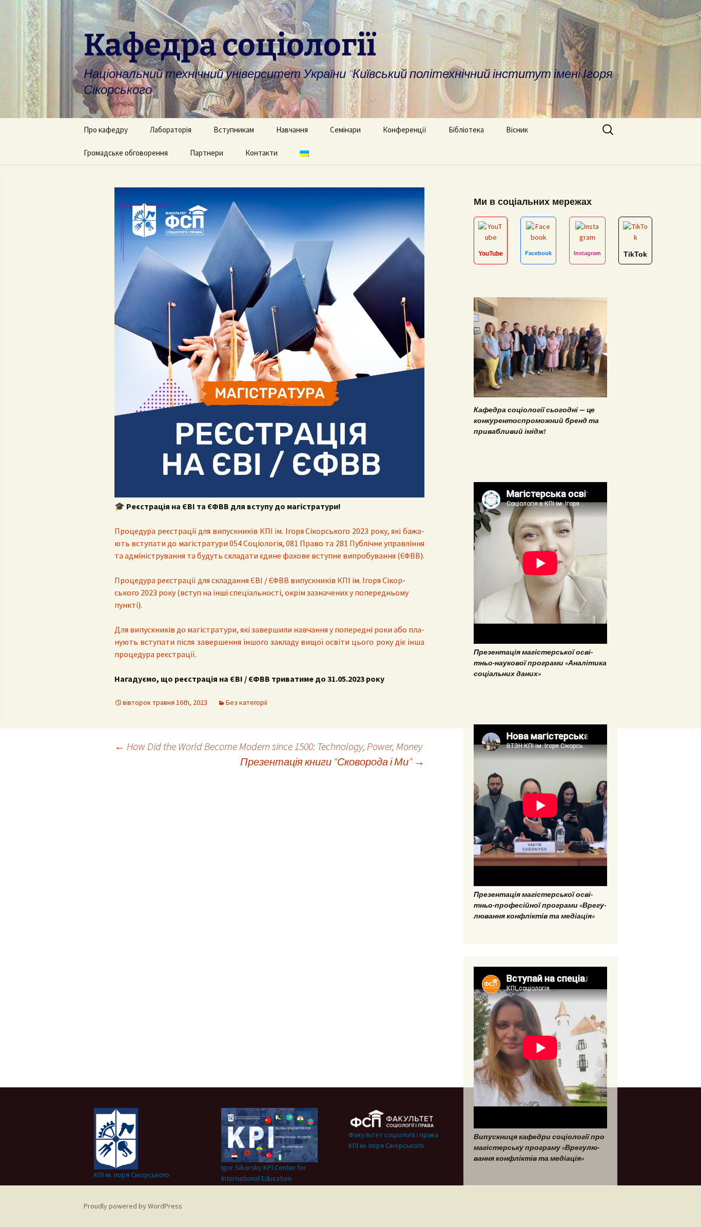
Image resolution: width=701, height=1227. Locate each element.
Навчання (292, 130)
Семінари (345, 130)
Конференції (404, 130)
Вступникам (233, 130)
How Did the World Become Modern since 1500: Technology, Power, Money (268, 746)
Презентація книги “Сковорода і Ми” (332, 761)
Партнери (206, 153)
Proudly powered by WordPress (133, 1206)
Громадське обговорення (126, 153)
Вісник (517, 130)
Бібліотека (466, 130)
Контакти (261, 153)
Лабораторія (170, 130)
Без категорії (246, 702)
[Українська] (304, 152)
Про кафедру (106, 130)
